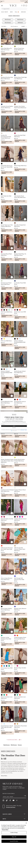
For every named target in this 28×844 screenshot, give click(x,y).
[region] (14, 832)
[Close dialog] (27, 412)
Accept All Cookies (14, 841)
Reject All (14, 836)
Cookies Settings (14, 832)
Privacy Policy (5, 829)
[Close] (26, 823)
